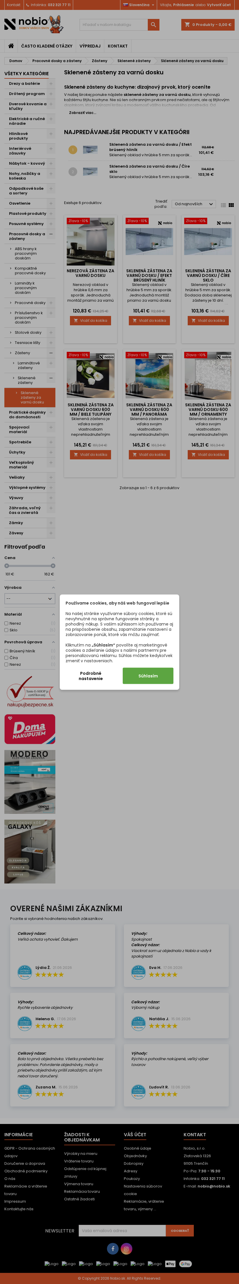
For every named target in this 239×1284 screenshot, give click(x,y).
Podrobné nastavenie (91, 675)
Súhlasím (148, 676)
